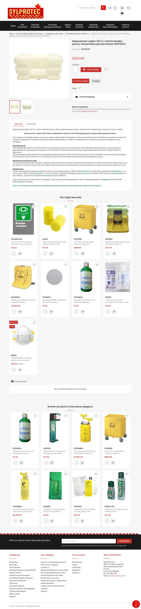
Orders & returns (125, 26)
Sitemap (44, 591)
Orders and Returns (89, 111)
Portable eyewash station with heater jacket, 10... (85, 452)
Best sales (13, 565)
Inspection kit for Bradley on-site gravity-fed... (84, 510)
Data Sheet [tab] (31, 124)
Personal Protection (17, 586)
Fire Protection (15, 567)
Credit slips (76, 567)
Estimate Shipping (101, 97)
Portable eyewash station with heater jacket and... (24, 510)
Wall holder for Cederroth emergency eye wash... (54, 452)
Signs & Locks (68, 26)
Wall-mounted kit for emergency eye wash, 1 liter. (117, 301)
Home (13, 26)
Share (80, 88)
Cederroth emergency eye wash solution (116, 510)
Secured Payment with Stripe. (52, 575)
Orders (75, 565)
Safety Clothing (15, 573)
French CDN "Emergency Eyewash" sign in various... (22, 243)
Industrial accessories (93, 26)
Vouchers (75, 573)
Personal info (77, 562)
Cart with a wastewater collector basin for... (84, 243)
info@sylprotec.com (118, 576)
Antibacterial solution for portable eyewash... (84, 301)
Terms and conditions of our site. (53, 573)
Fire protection (22, 26)
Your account (78, 555)
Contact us (45, 567)
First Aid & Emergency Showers (21, 578)
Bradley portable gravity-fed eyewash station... (23, 301)
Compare (96, 81)
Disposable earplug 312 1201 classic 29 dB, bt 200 (54, 243)
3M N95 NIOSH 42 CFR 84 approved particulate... (21, 359)
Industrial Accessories (17, 581)
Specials (12, 596)
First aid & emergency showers (52, 26)
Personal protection (35, 26)
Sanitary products (79, 26)
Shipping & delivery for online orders (54, 570)
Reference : (76, 49)
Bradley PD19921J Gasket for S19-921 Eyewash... (55, 301)
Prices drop (13, 562)
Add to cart (91, 69)
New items (13, 583)
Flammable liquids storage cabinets (22, 570)
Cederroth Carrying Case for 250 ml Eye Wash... (54, 510)
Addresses (76, 570)
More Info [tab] (18, 124)
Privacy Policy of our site (50, 578)
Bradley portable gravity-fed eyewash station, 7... (117, 243)
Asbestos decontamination (110, 26)
